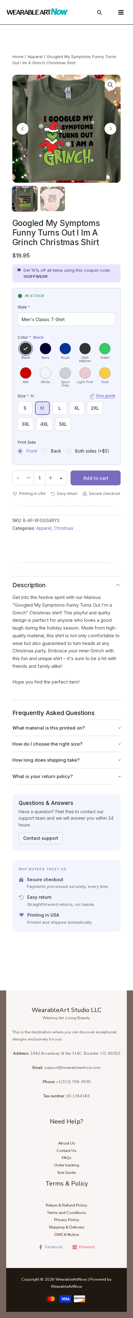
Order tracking (66, 1165)
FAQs (66, 1158)
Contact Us (66, 1150)
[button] (110, 84)
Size (67, 395)
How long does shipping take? (45, 760)
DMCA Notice (66, 1234)
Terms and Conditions (66, 1212)
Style (24, 306)
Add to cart (95, 478)
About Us (66, 1143)
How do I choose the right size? (47, 744)
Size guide (105, 395)
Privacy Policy (66, 1220)
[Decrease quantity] (28, 478)
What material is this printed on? (48, 728)
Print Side (27, 442)
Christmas (63, 528)
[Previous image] (22, 129)
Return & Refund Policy (66, 1205)
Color (31, 337)
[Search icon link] (100, 13)
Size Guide (66, 1172)
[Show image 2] (52, 198)
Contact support (40, 838)
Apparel (35, 56)
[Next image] (110, 129)
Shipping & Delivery (66, 1227)
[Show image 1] (24, 198)
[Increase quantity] (50, 478)
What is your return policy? (42, 776)
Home (18, 56)
